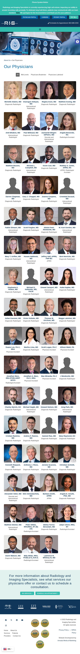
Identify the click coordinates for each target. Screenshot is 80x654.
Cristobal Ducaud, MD (67, 198)
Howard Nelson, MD (49, 407)
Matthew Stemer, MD (12, 525)
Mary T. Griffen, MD (13, 256)
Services (7, 633)
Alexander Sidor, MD (12, 494)
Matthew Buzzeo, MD (13, 167)
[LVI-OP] (34, 606)
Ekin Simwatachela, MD (31, 495)
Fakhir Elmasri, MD (13, 228)
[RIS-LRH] (8, 606)
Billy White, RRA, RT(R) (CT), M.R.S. (31, 557)
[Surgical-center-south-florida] (46, 606)
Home (6, 630)
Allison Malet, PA (67, 347)
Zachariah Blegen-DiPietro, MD (49, 134)
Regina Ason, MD (49, 102)
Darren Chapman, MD (13, 198)
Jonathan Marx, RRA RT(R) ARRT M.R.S (13, 378)
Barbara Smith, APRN (49, 495)
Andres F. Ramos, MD (31, 437)
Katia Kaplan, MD (67, 287)
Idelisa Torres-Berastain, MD (49, 526)
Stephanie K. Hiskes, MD (13, 288)
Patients (15, 633)
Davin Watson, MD (13, 556)
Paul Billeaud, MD (31, 133)
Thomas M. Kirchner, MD (49, 319)
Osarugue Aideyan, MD (31, 103)
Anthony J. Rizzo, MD (31, 466)
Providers (7, 636)
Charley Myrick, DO (13, 407)
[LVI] (21, 606)
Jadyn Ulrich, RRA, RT (67, 526)
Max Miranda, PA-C (49, 376)
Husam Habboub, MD (31, 258)
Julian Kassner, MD (13, 318)
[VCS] (72, 606)
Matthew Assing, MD (67, 102)
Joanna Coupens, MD (49, 198)
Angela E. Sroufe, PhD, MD (67, 495)
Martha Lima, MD (31, 347)
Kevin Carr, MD (49, 166)
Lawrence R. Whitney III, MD (49, 557)
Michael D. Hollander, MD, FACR (31, 289)
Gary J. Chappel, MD (31, 197)
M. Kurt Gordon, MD (67, 228)
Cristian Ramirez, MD (13, 437)
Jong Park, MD (67, 407)
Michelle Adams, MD (12, 102)
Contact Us (17, 636)
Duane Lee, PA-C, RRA (13, 348)
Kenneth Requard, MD (12, 466)
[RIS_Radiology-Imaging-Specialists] (10, 23)
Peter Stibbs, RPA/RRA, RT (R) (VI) (31, 527)
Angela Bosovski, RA (67, 134)
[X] (11, 620)
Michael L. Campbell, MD (31, 167)
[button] (77, 41)
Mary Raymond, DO (67, 436)
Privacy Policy (64, 630)
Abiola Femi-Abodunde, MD (49, 229)
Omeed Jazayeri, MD (49, 287)
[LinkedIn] (17, 620)
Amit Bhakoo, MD (13, 133)
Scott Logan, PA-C (49, 347)
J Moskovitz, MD (67, 376)
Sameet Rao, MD (49, 436)
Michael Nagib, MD (31, 407)
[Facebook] (6, 620)
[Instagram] (6, 626)
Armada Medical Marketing (67, 640)
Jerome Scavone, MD (49, 466)
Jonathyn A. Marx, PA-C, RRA (31, 377)
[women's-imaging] (59, 606)
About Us (7, 60)
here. (18, 13)
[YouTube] (22, 620)
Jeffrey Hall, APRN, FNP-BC (49, 258)
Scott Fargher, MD (31, 228)
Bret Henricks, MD (67, 256)
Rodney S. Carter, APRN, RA (67, 167)
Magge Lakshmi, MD (67, 318)
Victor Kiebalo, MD (31, 318)
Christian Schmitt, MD (67, 466)
